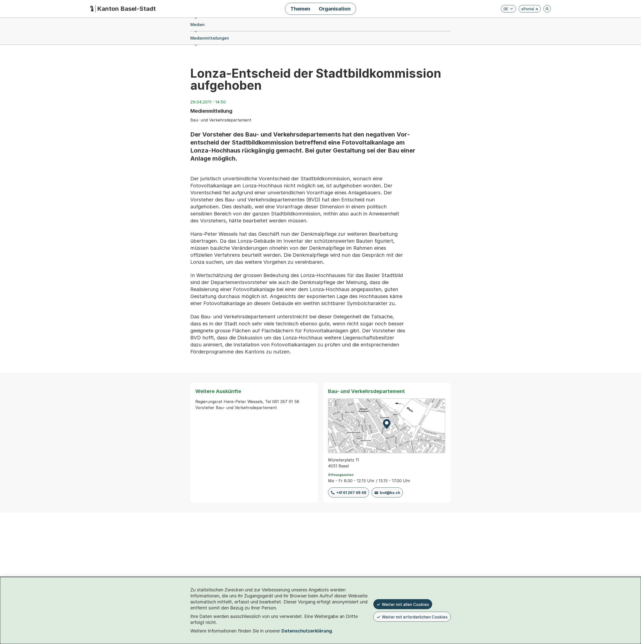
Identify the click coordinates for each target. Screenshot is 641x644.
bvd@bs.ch (390, 492)
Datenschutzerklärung (306, 630)
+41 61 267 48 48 (351, 492)
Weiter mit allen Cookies (405, 604)
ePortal (530, 10)
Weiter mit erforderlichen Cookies (414, 616)
